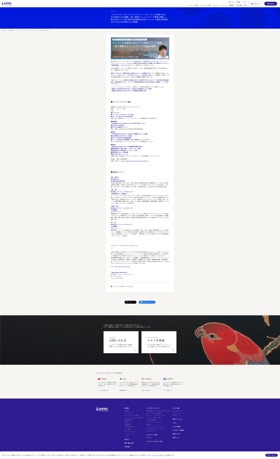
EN (245, 2)
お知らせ (11, 30)
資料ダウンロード (256, 4)
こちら (131, 286)
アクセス (232, 2)
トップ (3, 30)
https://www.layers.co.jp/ (122, 266)
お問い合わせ (270, 4)
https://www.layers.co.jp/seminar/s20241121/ (134, 161)
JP (242, 2)
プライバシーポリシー (158, 455)
